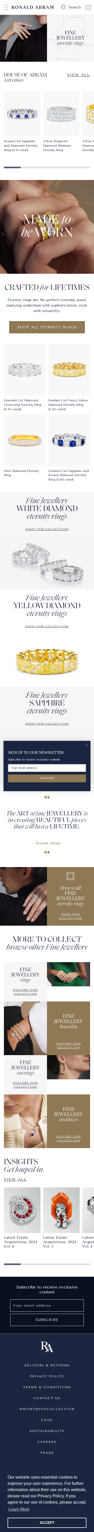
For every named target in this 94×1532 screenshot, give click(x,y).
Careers (47, 1442)
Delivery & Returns (47, 1365)
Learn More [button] (19, 1509)
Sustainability (47, 1431)
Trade (47, 1453)
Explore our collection (25, 991)
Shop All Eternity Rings (47, 327)
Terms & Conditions (47, 1387)
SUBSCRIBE (47, 778)
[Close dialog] (86, 745)
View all (78, 75)
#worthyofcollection (47, 1409)
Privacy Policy (47, 1376)
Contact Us (47, 1398)
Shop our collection (47, 529)
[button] (1, 7)
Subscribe (47, 1320)
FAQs (47, 1420)
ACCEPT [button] (47, 1523)
